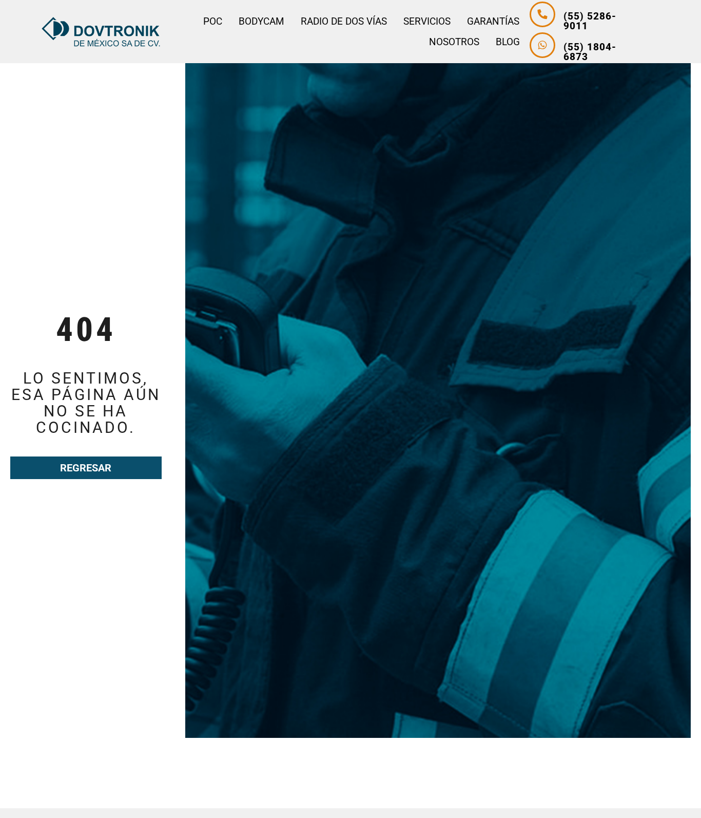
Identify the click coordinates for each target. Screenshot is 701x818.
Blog (508, 42)
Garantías (493, 21)
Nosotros (454, 42)
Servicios (427, 21)
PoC (212, 21)
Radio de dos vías (344, 21)
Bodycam (261, 21)
